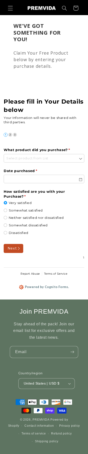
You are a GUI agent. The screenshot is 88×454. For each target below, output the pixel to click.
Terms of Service (55, 273)
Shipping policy (46, 441)
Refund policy (61, 433)
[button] (10, 8)
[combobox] (44, 158)
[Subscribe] (72, 352)
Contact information (39, 425)
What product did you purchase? (44, 150)
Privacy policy (69, 425)
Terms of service (34, 433)
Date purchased (29, 171)
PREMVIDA (41, 419)
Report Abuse (30, 273)
